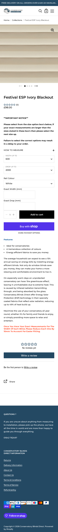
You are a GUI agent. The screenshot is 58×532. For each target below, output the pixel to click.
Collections (17, 20)
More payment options (29, 233)
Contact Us (9, 475)
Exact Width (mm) (13, 189)
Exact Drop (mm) (12, 200)
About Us (8, 470)
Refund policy (10, 490)
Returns (7, 460)
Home (6, 20)
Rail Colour (9, 178)
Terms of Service (11, 485)
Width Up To (11, 156)
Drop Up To (11, 167)
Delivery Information (13, 465)
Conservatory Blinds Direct (32, 526)
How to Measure (13, 150)
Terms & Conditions (12, 480)
